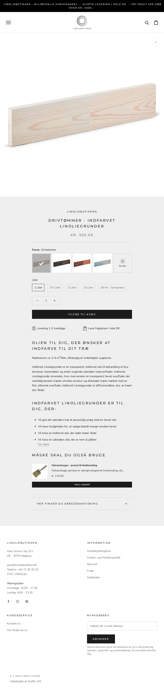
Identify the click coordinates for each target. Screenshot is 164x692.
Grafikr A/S (34, 681)
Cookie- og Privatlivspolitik (103, 557)
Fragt (90, 571)
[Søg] (147, 22)
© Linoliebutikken (25, 676)
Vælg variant (82, 485)
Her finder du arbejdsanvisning (67, 503)
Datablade (93, 577)
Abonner (101, 638)
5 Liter (72, 287)
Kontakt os (14, 623)
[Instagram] (17, 601)
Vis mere (43, 444)
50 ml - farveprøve (112, 287)
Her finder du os (17, 630)
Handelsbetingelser (99, 551)
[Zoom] (155, 42)
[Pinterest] (26, 601)
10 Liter (88, 287)
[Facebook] (8, 601)
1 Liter (38, 287)
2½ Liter (55, 287)
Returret (92, 564)
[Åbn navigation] (8, 22)
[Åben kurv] (156, 22)
